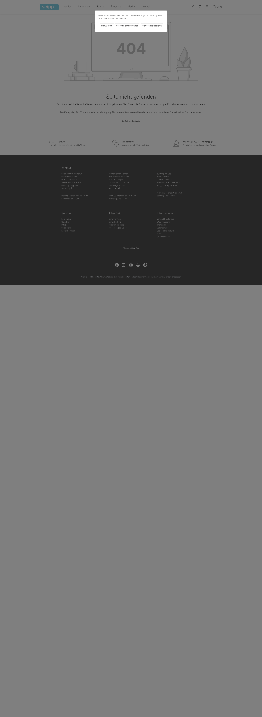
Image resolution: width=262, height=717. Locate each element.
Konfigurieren (106, 26)
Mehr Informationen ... (117, 18)
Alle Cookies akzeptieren (152, 26)
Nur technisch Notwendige (127, 26)
